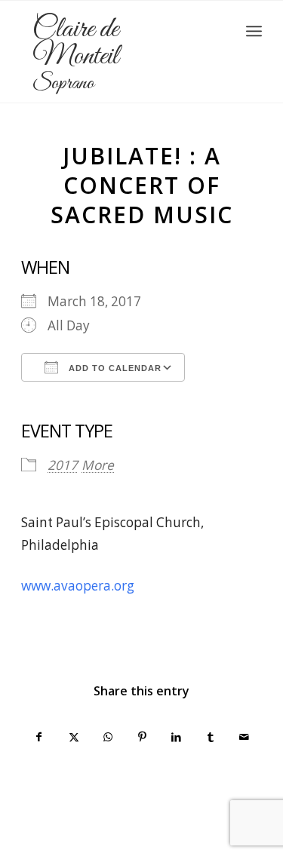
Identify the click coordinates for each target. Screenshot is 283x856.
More (98, 465)
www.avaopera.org (77, 585)
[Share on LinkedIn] (175, 736)
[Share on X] (73, 736)
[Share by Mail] (244, 736)
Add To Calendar (113, 368)
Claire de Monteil (75, 56)
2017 (63, 465)
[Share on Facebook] (39, 736)
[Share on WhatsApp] (108, 736)
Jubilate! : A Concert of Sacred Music (142, 185)
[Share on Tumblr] (209, 736)
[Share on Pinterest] (141, 736)
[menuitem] (254, 31)
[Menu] (254, 31)
